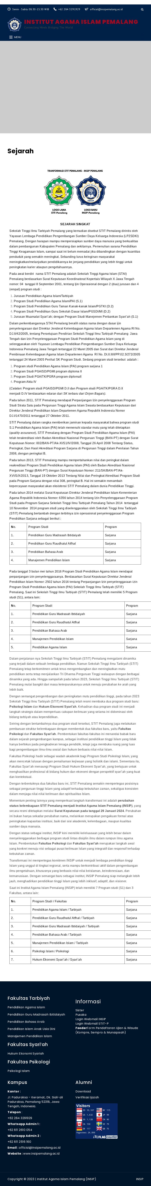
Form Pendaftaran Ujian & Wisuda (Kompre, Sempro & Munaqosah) (107, 1030)
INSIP (140, 1179)
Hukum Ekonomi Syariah (26, 1053)
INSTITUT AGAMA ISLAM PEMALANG (81, 22)
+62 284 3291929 (69, 9)
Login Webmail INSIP (91, 1019)
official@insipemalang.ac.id (106, 9)
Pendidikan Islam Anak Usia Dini (31, 1029)
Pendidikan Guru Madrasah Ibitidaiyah (36, 1014)
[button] (17, 37)
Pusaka (81, 1015)
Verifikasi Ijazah (87, 1097)
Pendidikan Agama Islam (26, 1007)
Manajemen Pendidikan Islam (30, 1036)
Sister (80, 1010)
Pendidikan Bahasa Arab (26, 1022)
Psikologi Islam (19, 1071)
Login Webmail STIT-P (92, 1023)
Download (84, 1091)
